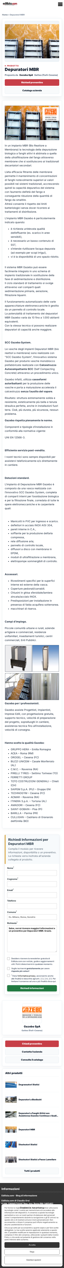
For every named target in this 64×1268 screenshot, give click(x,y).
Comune (12, 911)
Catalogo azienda (32, 90)
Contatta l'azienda (32, 1051)
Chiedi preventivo (32, 1043)
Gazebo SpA (26, 75)
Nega (32, 1252)
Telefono (11, 900)
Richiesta (12, 922)
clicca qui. (51, 981)
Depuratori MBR (27, 1129)
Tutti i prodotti (32, 1170)
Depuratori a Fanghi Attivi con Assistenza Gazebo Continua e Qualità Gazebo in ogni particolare (39, 1114)
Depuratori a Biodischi (30, 1099)
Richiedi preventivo (32, 82)
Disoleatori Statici (28, 1144)
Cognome (12, 878)
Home (5, 15)
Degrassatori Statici (29, 1084)
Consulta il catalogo (32, 1059)
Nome (10, 867)
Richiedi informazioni (32, 988)
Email (10, 889)
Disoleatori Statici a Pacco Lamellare (37, 1159)
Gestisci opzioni (33, 1260)
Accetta (32, 1245)
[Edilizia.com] (9, 4)
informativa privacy (26, 976)
